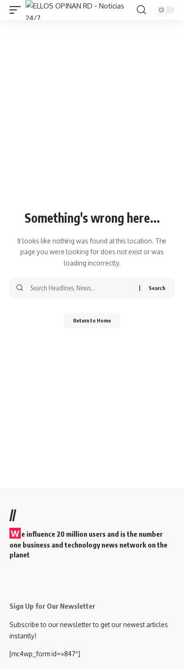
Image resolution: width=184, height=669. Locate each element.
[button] (17, 10)
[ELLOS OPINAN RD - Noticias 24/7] (79, 10)
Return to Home (92, 320)
